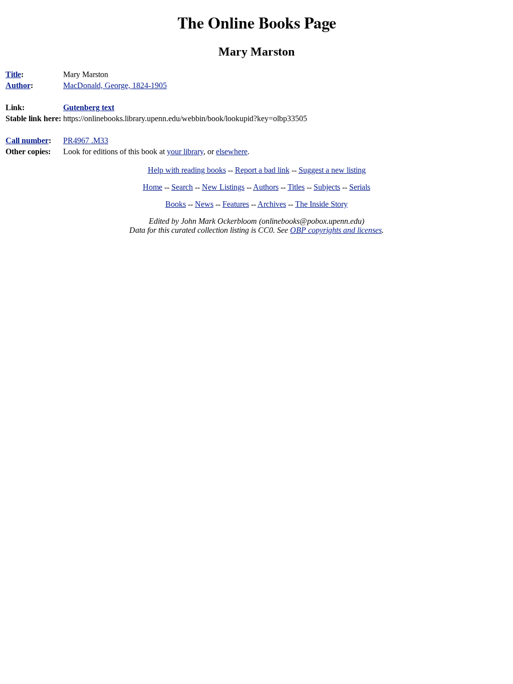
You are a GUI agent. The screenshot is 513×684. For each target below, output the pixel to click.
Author (18, 85)
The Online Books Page (256, 22)
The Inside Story (321, 204)
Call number (27, 140)
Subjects (327, 187)
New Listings (223, 187)
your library (185, 151)
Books (175, 204)
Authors (266, 187)
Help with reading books (187, 170)
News (204, 204)
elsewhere (231, 151)
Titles (296, 187)
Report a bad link (262, 170)
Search (182, 187)
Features (235, 204)
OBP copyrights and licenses (336, 230)
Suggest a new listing (332, 170)
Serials (359, 187)
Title (13, 74)
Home (152, 187)
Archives (272, 204)
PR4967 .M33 (85, 140)
